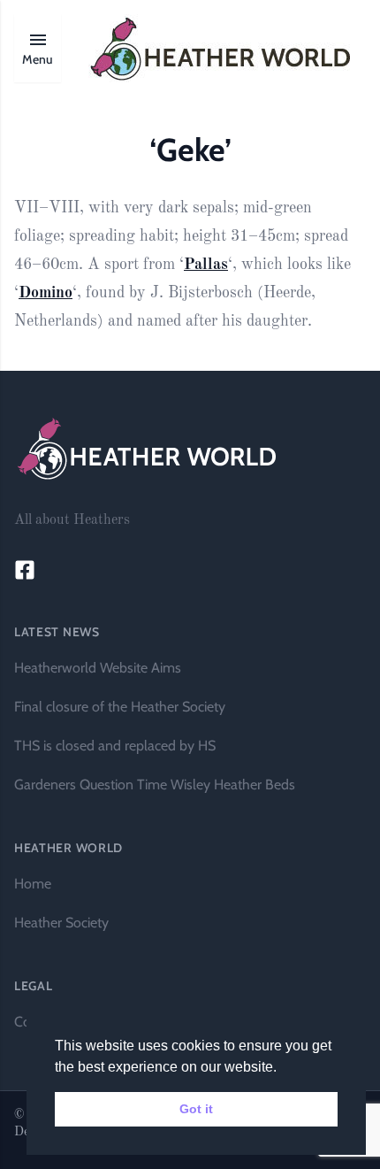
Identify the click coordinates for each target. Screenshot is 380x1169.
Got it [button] (196, 1109)
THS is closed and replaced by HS (115, 745)
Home (32, 883)
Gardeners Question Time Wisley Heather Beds (154, 784)
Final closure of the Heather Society (119, 706)
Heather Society (61, 922)
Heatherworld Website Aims (97, 667)
